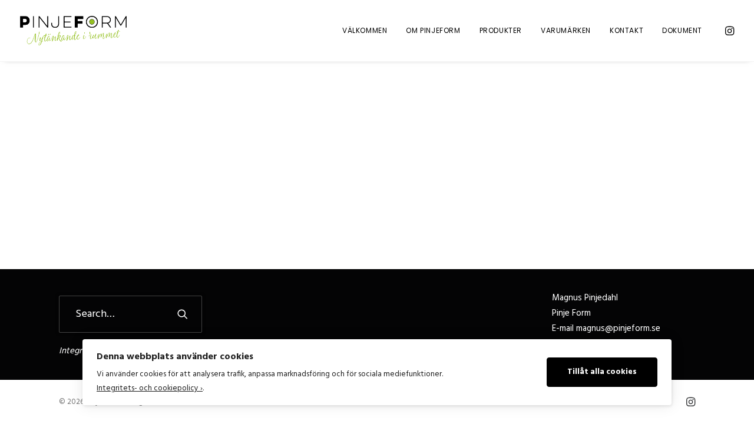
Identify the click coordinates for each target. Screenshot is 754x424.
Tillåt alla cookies (602, 372)
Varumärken (566, 30)
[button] (728, 30)
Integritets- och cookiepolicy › (150, 388)
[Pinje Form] (73, 30)
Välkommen (364, 30)
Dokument (682, 30)
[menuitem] (364, 30)
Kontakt (626, 30)
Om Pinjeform (433, 30)
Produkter (500, 30)
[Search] (130, 314)
